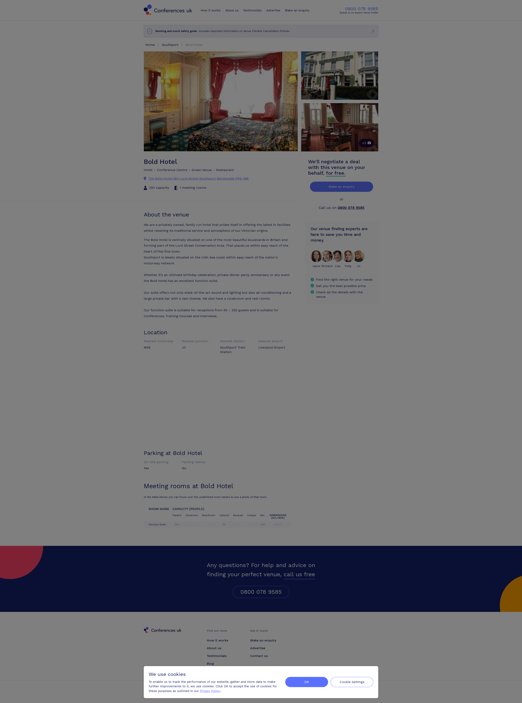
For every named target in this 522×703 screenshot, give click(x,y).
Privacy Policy (210, 691)
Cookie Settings (352, 682)
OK (306, 682)
